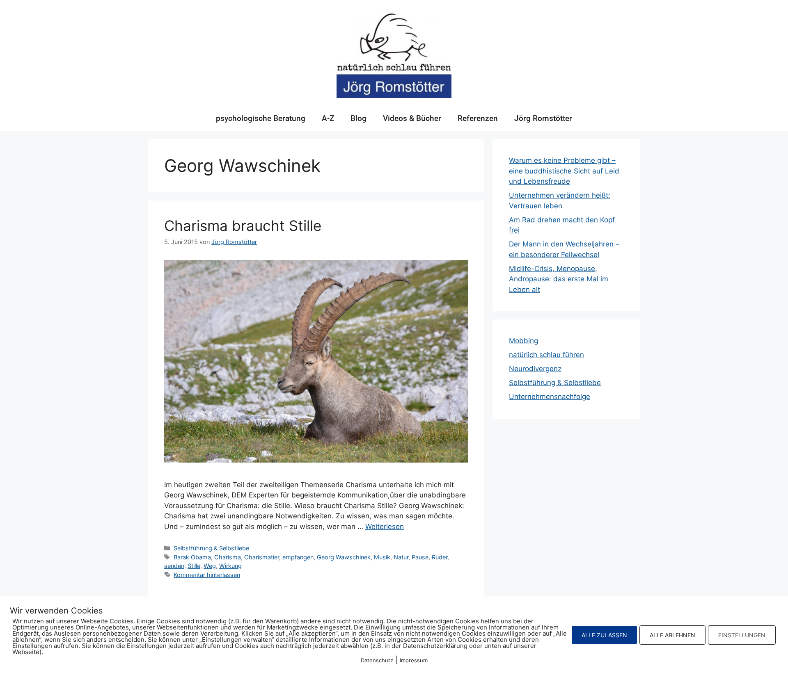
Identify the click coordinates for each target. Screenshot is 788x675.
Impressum (414, 660)
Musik (382, 557)
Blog (358, 118)
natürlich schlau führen (546, 355)
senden (174, 565)
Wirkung (230, 565)
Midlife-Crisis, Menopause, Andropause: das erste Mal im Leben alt (558, 279)
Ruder (439, 557)
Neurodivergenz (535, 369)
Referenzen (478, 118)
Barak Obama (192, 557)
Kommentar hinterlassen (207, 574)
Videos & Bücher (412, 118)
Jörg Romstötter (543, 118)
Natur (401, 557)
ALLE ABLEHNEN (672, 635)
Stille (194, 565)
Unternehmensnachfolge (549, 396)
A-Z (328, 118)
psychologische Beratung (260, 118)
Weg (210, 565)
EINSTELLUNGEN (741, 635)
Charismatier (261, 557)
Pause (420, 557)
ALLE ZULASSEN (604, 635)
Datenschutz (377, 660)
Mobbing (523, 341)
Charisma (227, 557)
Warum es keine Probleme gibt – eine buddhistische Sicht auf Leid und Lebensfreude (564, 170)
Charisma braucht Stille (242, 225)
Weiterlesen (384, 526)
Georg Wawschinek (344, 557)
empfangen (298, 557)
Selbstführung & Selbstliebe (211, 548)
